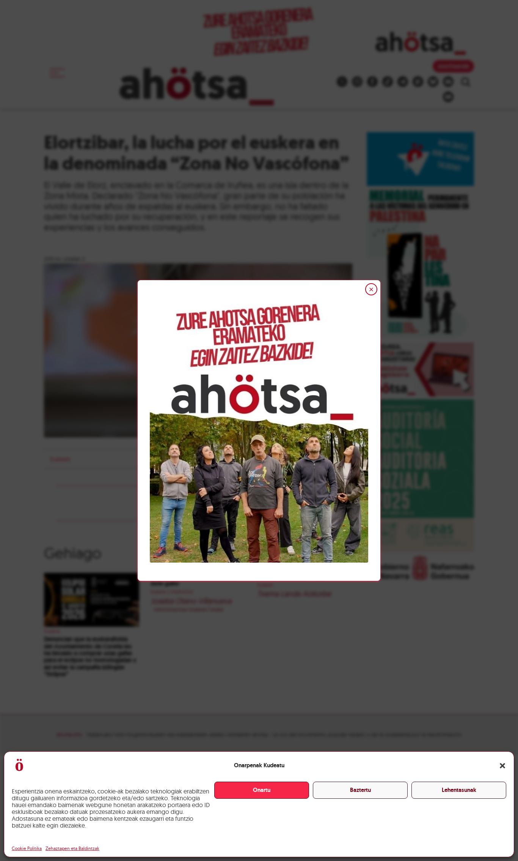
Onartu (261, 790)
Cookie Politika (27, 848)
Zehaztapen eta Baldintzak (72, 848)
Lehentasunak (459, 790)
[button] (502, 766)
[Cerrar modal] (371, 289)
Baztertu (360, 790)
